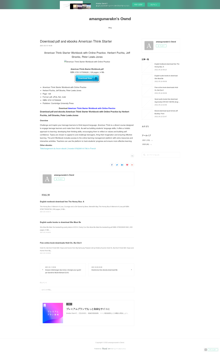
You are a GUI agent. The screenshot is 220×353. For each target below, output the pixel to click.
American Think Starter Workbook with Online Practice (91, 108)
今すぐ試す (138, 4)
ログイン (153, 4)
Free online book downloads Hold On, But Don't (61, 242)
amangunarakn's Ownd (110, 19)
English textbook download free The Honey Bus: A (62, 201)
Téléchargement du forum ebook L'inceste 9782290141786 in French (68, 148)
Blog (110, 27)
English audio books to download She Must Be (60, 222)
